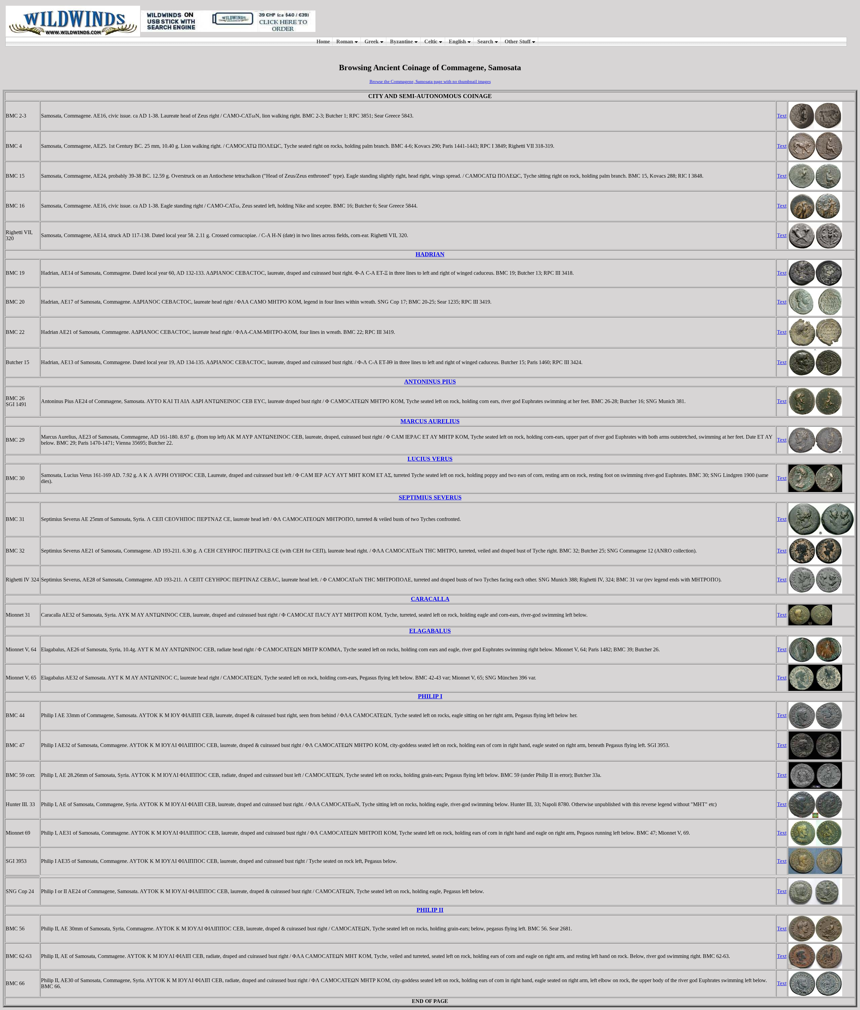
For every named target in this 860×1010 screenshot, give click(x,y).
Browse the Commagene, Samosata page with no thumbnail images (430, 81)
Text (781, 116)
